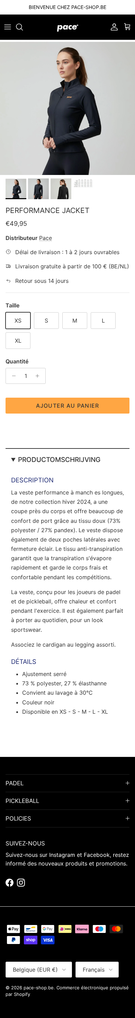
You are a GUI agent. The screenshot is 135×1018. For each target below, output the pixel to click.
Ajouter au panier (67, 405)
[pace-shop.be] (68, 27)
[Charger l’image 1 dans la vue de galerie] (67, 107)
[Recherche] (22, 27)
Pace (45, 237)
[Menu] (7, 27)
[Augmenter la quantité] (39, 375)
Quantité (17, 361)
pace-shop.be (39, 987)
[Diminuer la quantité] (12, 375)
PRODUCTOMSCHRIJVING (59, 459)
